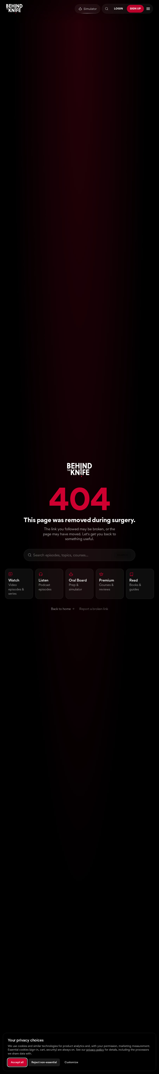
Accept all (17, 1062)
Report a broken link (93, 609)
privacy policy (95, 1049)
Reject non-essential (44, 1062)
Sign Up (135, 8)
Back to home (61, 609)
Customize (71, 1062)
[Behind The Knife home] (14, 8)
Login (118, 8)
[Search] (107, 9)
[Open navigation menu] (148, 9)
